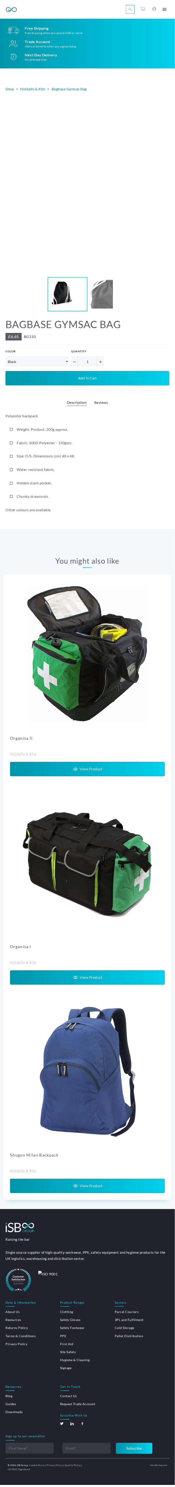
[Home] (11, 9)
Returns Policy (16, 1328)
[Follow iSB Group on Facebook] (82, 1423)
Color (10, 351)
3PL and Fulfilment (129, 1320)
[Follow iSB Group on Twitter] (61, 1423)
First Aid (67, 1344)
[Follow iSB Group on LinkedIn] (72, 1423)
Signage (66, 1368)
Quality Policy (73, 1465)
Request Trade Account (77, 1404)
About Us (12, 1312)
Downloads (14, 1412)
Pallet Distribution (129, 1336)
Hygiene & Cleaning (75, 1360)
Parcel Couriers (127, 1312)
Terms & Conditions (20, 1336)
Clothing (66, 1312)
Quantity (78, 351)
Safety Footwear (72, 1328)
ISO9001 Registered (19, 1469)
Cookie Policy (37, 1465)
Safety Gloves (70, 1320)
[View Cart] (143, 9)
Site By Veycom (158, 1465)
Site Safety (68, 1352)
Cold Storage (124, 1328)
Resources (13, 1320)
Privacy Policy (16, 1344)
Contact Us (68, 1396)
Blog (8, 1396)
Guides (10, 1404)
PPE (63, 1336)
